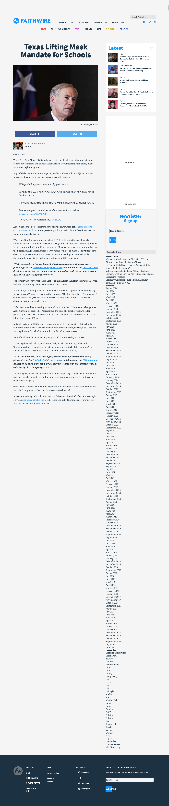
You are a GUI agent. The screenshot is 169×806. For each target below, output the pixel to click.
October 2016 (112, 638)
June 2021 (110, 472)
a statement (51, 247)
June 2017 (110, 615)
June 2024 (110, 365)
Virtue (109, 730)
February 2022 (113, 448)
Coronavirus (111, 656)
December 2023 (113, 383)
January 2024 (112, 380)
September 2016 (113, 641)
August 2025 (111, 324)
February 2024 (113, 377)
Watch (62, 22)
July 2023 (110, 398)
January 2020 (112, 523)
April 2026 (111, 300)
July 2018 (110, 576)
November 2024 (113, 350)
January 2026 (112, 309)
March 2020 (111, 517)
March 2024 (111, 374)
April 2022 (111, 442)
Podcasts (84, 22)
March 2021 (111, 481)
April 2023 (111, 407)
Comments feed (113, 744)
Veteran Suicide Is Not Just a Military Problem (127, 271)
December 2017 (113, 597)
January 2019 (112, 558)
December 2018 (113, 561)
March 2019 (111, 552)
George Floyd (112, 676)
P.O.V (108, 712)
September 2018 (113, 570)
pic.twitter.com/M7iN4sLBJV (33, 214)
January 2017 (112, 629)
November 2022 (113, 422)
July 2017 (110, 612)
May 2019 (110, 546)
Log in (109, 738)
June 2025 (110, 330)
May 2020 (110, 511)
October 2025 (112, 318)
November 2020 (113, 493)
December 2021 (113, 454)
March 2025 (111, 339)
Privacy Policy (53, 773)
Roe (107, 721)
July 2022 (110, 434)
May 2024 (110, 368)
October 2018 (112, 567)
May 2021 (110, 475)
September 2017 (113, 606)
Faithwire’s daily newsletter (47, 267)
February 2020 (113, 520)
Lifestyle (110, 691)
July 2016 (110, 644)
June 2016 (110, 647)
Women (109, 733)
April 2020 (111, 514)
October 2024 (112, 353)
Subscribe (112, 240)
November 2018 (113, 564)
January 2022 (112, 451)
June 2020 (110, 508)
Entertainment (113, 665)
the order (35, 177)
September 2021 (113, 463)
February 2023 (113, 413)
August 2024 (111, 359)
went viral (87, 327)
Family (109, 673)
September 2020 (113, 499)
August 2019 (111, 537)
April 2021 (111, 478)
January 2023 (112, 416)
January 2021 (112, 487)
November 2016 (113, 635)
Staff (49, 767)
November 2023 (113, 386)
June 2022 (110, 437)
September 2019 (113, 534)
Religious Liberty (60, 29)
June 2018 (110, 579)
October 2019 (112, 531)
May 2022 (110, 439)
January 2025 (112, 345)
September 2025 (113, 321)
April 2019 (111, 549)
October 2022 (112, 425)
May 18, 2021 (56, 220)
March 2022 (111, 445)
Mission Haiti (112, 700)
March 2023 (111, 410)
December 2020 (113, 490)
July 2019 (110, 540)
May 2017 (110, 618)
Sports (109, 727)
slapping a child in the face (35, 400)
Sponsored (111, 724)
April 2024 (111, 371)
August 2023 (111, 395)
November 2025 (113, 315)
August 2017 (111, 609)
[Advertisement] (130, 145)
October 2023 (112, 389)
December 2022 (113, 419)
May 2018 (110, 582)
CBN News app (90, 267)
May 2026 (110, 297)
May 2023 (110, 404)
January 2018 (112, 594)
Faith (77, 29)
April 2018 (111, 585)
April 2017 (111, 621)
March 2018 (111, 588)
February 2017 (113, 626)
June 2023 (110, 401)
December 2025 (113, 312)
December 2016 (113, 632)
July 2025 (110, 327)
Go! (72, 22)
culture (109, 659)
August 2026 (111, 288)
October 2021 (112, 460)
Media (109, 694)
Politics (124, 29)
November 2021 (113, 457)
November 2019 (113, 529)
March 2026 (111, 303)
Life (99, 29)
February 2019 (113, 555)
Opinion (110, 29)
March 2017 (111, 623)
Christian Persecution (116, 653)
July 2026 (110, 291)
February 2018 (113, 591)
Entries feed (111, 741)
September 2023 (113, 392)
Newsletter (100, 22)
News (43, 29)
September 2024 (113, 356)
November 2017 (113, 600)
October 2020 (112, 496)
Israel (88, 29)
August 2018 (111, 573)
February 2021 (113, 484)
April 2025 (111, 336)
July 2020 (110, 505)
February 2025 (113, 342)
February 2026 (113, 306)
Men (108, 697)
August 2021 (111, 466)
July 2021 (110, 469)
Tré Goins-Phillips (36, 143)
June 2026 (110, 294)
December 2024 (113, 347)
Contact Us (118, 22)
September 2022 (113, 428)
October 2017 (112, 603)
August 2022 (111, 431)
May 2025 (110, 333)
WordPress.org (113, 747)
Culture (109, 662)
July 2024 (110, 362)
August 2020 (111, 502)
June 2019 (110, 543)
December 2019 (113, 526)
